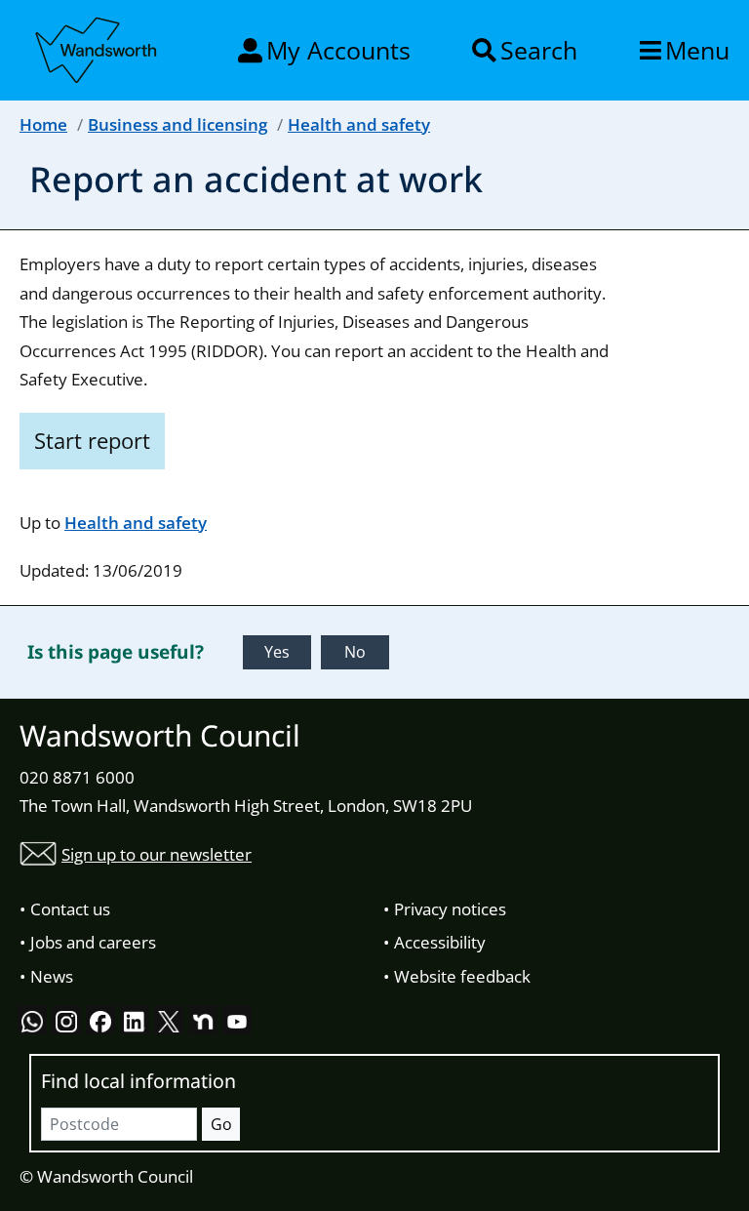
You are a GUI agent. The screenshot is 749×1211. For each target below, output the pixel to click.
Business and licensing (177, 124)
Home (43, 124)
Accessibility (440, 942)
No (355, 652)
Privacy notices (450, 909)
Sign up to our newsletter (156, 854)
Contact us (70, 909)
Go (221, 1124)
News (51, 976)
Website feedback (462, 976)
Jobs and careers (93, 942)
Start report (92, 440)
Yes (277, 652)
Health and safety (359, 124)
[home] (98, 46)
